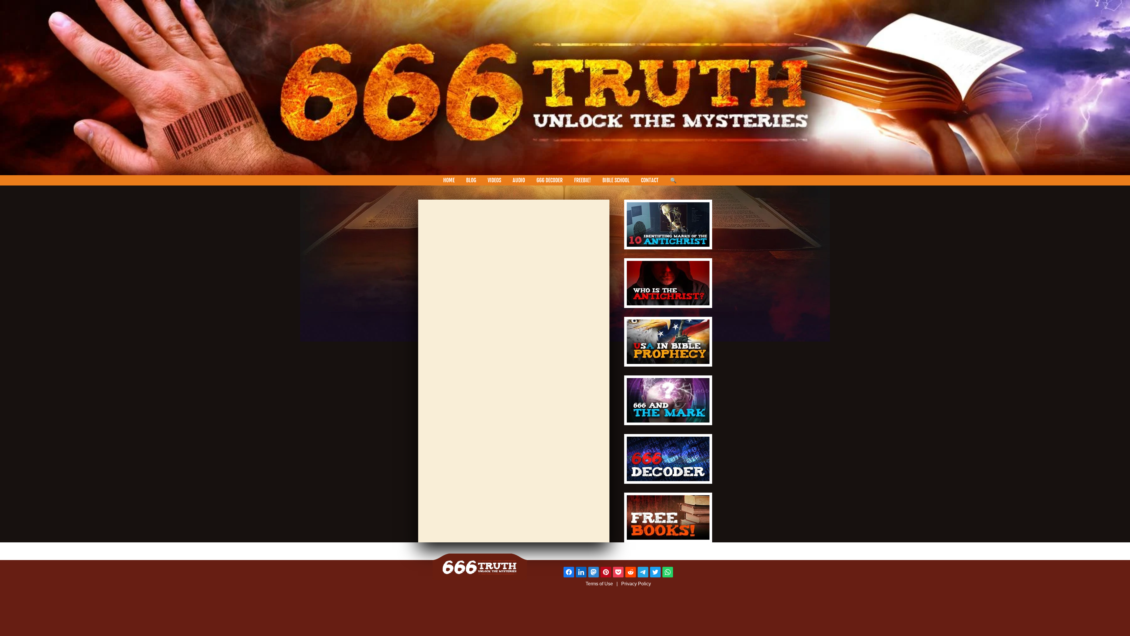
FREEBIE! (582, 180)
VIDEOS (494, 180)
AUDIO (519, 180)
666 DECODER (549, 180)
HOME (449, 180)
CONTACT (650, 180)
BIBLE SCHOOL (615, 180)
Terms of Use (599, 583)
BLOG (471, 180)
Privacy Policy (636, 583)
